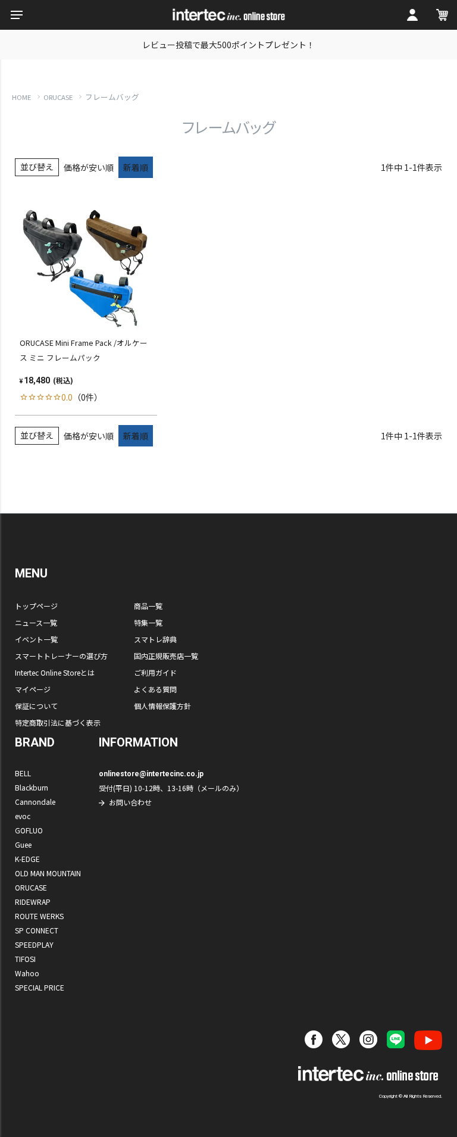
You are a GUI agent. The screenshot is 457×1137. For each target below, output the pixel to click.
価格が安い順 (89, 167)
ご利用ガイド (155, 672)
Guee (23, 844)
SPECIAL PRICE (39, 987)
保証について (36, 706)
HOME (21, 97)
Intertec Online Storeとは (55, 672)
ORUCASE (58, 97)
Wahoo (27, 973)
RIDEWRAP (33, 902)
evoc (22, 816)
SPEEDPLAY (34, 944)
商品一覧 (148, 606)
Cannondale (35, 801)
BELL (23, 773)
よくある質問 (155, 689)
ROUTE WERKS (39, 916)
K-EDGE (27, 859)
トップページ (36, 606)
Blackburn (31, 787)
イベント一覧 (36, 639)
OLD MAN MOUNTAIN (48, 873)
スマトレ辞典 (155, 639)
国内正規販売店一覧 (166, 656)
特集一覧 (148, 622)
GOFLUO (29, 830)
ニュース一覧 (36, 622)
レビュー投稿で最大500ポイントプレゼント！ (228, 45)
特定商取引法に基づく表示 (58, 722)
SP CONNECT (36, 930)
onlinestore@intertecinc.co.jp (151, 774)
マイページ (33, 689)
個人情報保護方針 (162, 706)
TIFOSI (25, 959)
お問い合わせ (130, 802)
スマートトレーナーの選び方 (61, 656)
